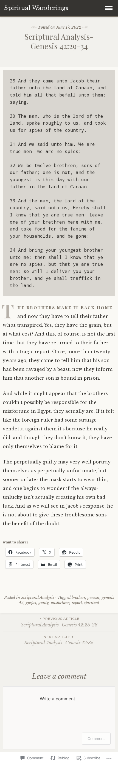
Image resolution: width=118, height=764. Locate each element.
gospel (31, 602)
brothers (78, 597)
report (77, 602)
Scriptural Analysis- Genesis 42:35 (59, 640)
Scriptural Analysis (37, 597)
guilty (43, 602)
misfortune (60, 602)
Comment (96, 738)
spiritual (91, 602)
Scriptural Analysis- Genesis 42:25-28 (59, 621)
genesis (94, 597)
